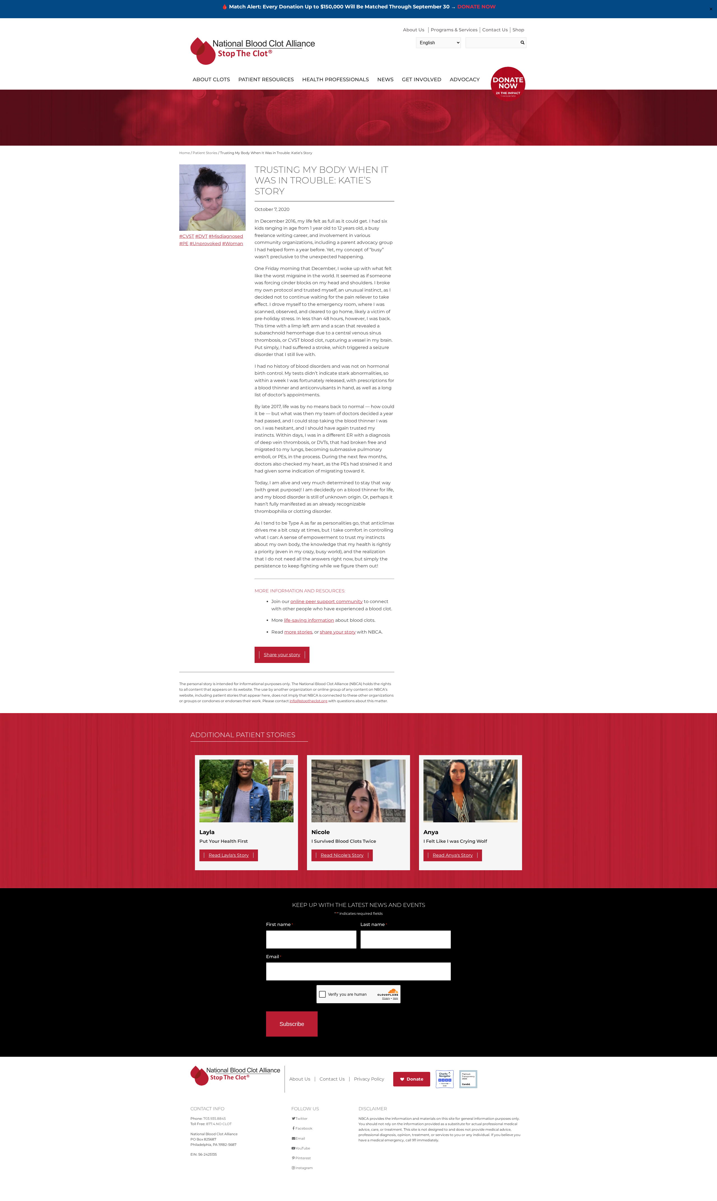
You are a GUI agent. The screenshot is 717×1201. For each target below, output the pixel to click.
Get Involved (421, 79)
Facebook (303, 1128)
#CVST (186, 236)
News (385, 79)
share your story (338, 632)
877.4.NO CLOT (219, 1124)
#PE (183, 243)
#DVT (201, 236)
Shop (518, 29)
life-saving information (309, 620)
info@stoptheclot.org (308, 701)
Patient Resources (266, 79)
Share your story (282, 654)
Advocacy (465, 79)
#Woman (232, 243)
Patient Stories (205, 153)
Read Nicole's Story (342, 855)
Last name (373, 924)
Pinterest (303, 1158)
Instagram (304, 1168)
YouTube (302, 1148)
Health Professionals (335, 79)
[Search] (522, 42)
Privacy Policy (369, 1079)
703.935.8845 (214, 1118)
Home (184, 153)
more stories (298, 632)
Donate (415, 1079)
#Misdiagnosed (226, 236)
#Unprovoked (205, 243)
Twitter (301, 1118)
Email (273, 956)
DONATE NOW (476, 7)
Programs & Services (454, 29)
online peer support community (326, 601)
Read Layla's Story (229, 855)
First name (279, 924)
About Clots (211, 79)
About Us (413, 29)
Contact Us (495, 29)
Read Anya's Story (453, 855)
